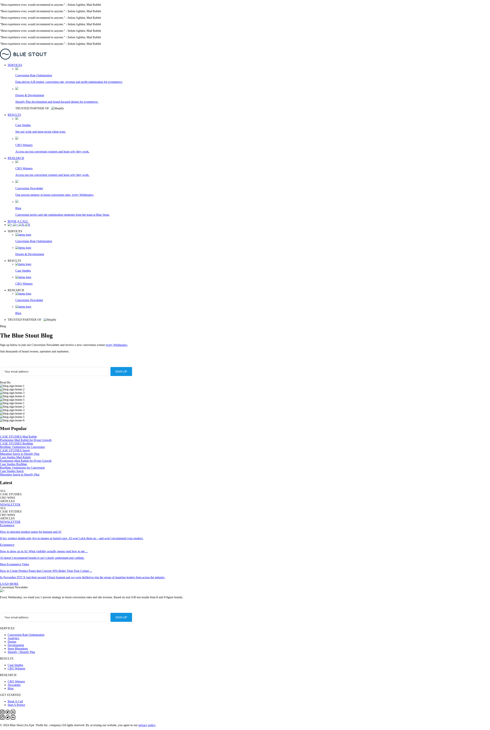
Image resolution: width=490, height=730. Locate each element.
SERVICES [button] (15, 65)
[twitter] (8, 713)
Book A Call (15, 701)
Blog (11, 688)
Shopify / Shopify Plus (21, 652)
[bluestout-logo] (245, 54)
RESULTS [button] (14, 114)
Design (12, 641)
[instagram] (2, 713)
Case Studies (15, 665)
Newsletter (14, 685)
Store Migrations (18, 648)
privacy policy (146, 725)
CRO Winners (16, 681)
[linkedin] (13, 713)
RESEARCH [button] (16, 158)
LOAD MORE (9, 583)
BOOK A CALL (18, 221)
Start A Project (16, 704)
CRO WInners (16, 668)
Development (16, 645)
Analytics (13, 638)
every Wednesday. (117, 345)
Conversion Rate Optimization (26, 634)
